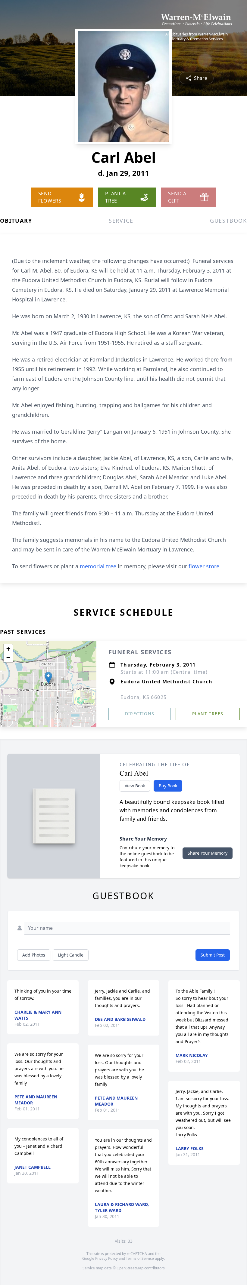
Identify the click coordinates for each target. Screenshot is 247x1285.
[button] (48, 678)
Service (121, 220)
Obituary (16, 220)
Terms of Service (140, 1258)
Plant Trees (207, 713)
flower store (204, 566)
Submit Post (213, 955)
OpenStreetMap (130, 1268)
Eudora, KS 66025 (143, 697)
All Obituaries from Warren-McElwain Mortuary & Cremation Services (196, 36)
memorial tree (98, 566)
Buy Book (168, 786)
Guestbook (228, 220)
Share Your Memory (207, 853)
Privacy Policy (106, 1258)
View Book (135, 786)
